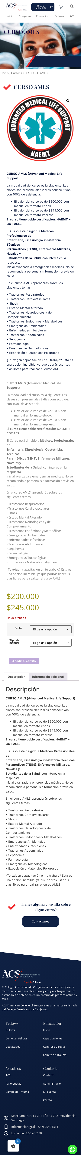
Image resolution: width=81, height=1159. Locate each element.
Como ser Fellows (17, 1038)
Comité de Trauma (54, 1055)
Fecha (18, 628)
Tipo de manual (14, 641)
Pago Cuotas (13, 1083)
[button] (68, 101)
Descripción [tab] (16, 677)
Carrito (47, 1100)
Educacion (42, 16)
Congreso (25, 16)
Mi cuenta (49, 1092)
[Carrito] (60, 7)
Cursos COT (19, 73)
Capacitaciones (52, 1038)
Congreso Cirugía (54, 1046)
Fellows (59, 16)
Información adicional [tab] (48, 677)
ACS (72, 16)
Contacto (48, 1075)
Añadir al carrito (24, 661)
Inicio (10, 16)
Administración (52, 1083)
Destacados (13, 1046)
